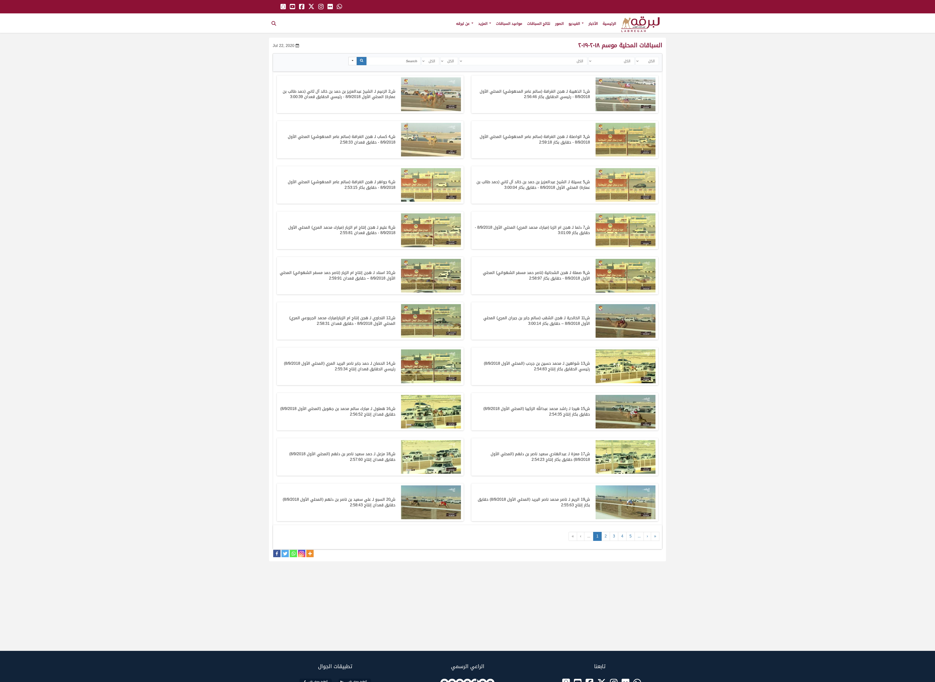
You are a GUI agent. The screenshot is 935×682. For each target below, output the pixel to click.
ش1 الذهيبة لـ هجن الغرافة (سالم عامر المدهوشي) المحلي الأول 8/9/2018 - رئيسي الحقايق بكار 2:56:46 (535, 94)
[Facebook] (276, 553)
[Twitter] (285, 553)
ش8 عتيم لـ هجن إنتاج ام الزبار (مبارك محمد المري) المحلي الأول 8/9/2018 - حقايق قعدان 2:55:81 (341, 230)
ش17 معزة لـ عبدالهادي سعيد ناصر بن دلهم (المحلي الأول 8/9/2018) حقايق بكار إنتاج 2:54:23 (540, 456)
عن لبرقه (463, 23)
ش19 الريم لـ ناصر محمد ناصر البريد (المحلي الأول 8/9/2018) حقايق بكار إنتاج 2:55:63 (534, 502)
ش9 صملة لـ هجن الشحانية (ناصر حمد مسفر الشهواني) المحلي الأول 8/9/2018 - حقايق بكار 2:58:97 (536, 275)
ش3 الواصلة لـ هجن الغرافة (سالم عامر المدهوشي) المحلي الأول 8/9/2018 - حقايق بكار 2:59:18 (535, 139)
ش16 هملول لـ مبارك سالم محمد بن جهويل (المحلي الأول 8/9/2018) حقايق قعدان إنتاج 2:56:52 (337, 411)
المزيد (483, 23)
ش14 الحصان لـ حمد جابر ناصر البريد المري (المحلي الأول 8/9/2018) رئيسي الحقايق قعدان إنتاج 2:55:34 (339, 366)
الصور (559, 23)
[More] (310, 553)
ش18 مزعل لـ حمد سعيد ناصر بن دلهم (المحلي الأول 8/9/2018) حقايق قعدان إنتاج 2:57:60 (342, 456)
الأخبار (593, 23)
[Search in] (352, 61)
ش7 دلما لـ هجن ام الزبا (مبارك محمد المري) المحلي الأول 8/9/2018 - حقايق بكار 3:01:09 (532, 230)
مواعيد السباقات (509, 23)
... (588, 536)
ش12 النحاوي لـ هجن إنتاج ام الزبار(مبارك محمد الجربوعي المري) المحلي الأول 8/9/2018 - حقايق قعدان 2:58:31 (342, 320)
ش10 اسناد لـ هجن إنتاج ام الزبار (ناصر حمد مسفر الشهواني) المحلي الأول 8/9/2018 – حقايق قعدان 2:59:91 (337, 275)
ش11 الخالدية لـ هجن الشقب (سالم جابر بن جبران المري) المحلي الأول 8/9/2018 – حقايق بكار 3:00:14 (536, 320)
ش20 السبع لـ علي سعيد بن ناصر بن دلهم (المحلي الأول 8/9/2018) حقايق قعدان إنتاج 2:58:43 (339, 502)
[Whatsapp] (293, 553)
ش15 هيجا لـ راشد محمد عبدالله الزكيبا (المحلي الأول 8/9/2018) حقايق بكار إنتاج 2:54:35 (536, 411)
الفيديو (575, 23)
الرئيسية (609, 23)
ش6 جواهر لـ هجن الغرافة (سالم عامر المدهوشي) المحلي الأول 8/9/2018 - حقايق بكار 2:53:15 (341, 184)
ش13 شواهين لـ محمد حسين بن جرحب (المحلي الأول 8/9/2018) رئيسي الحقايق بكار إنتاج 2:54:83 (537, 366)
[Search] (361, 61)
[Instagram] (301, 553)
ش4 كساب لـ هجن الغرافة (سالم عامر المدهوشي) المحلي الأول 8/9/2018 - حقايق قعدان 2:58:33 (341, 139)
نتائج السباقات (538, 23)
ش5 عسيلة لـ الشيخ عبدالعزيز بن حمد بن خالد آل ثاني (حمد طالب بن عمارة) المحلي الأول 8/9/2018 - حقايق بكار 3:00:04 (533, 184)
